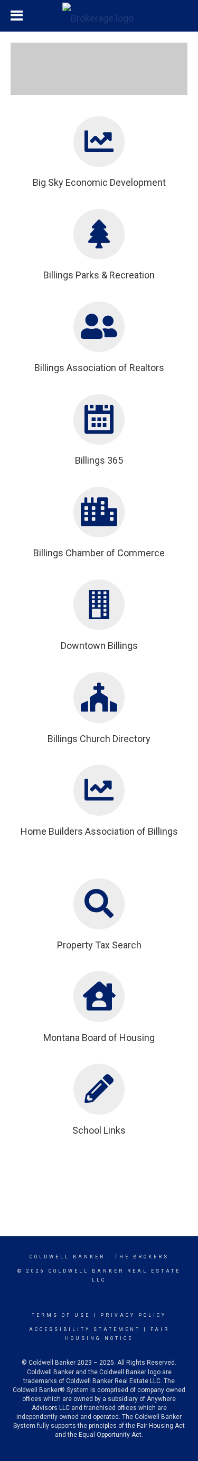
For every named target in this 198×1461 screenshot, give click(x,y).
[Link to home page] (99, 16)
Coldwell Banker (67, 1256)
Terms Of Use (61, 1315)
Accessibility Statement (84, 1329)
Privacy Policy (133, 1315)
